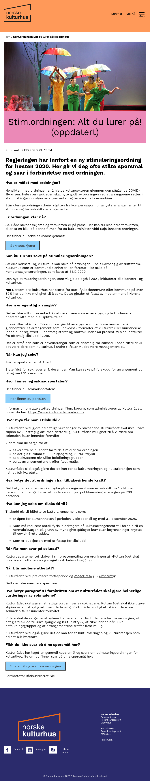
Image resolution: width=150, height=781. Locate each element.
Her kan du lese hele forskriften (112, 225)
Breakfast (101, 776)
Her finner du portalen (28, 399)
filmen (52, 229)
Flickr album (66, 750)
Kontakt (116, 14)
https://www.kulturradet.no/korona (56, 412)
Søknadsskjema (22, 245)
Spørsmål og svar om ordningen (35, 666)
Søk (129, 14)
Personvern (106, 740)
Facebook (19, 749)
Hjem (7, 36)
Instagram (41, 749)
